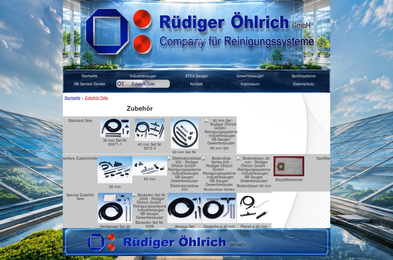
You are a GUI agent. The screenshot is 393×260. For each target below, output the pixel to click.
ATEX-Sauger (196, 75)
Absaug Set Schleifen (184, 226)
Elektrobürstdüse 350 (184, 187)
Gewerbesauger (250, 75)
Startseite (90, 75)
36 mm (115, 186)
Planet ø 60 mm (254, 226)
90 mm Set (219, 148)
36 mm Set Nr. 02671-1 (115, 142)
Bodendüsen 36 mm (254, 185)
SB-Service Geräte (89, 83)
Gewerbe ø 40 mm (219, 226)
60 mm (150, 178)
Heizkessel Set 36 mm (115, 226)
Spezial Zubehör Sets (80, 196)
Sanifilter (323, 158)
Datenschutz (303, 83)
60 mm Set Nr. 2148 (184, 151)
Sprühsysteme (303, 75)
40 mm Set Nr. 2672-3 (150, 146)
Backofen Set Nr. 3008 (150, 224)
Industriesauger (143, 75)
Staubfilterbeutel (289, 179)
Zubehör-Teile (143, 83)
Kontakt (196, 83)
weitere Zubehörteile (80, 158)
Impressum (250, 83)
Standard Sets (80, 120)
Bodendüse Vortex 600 (219, 189)
